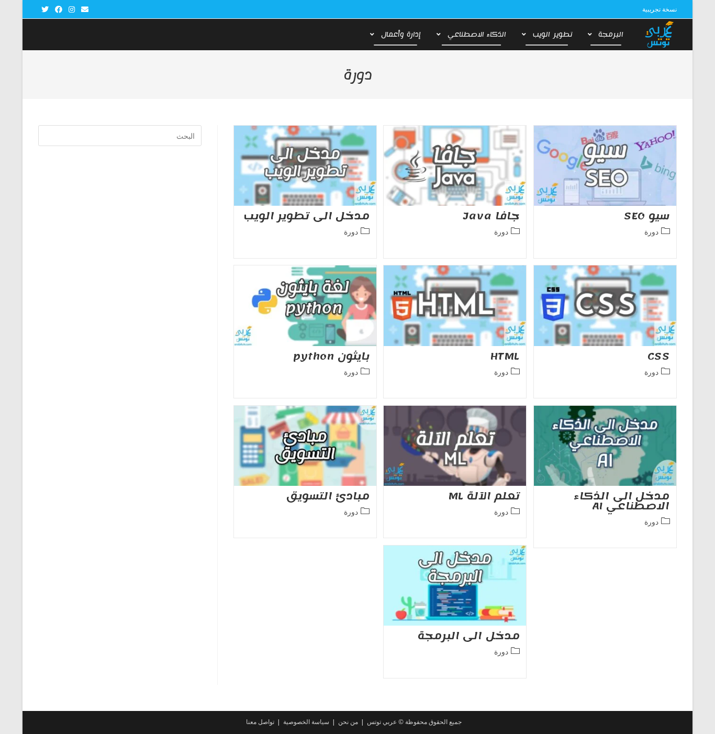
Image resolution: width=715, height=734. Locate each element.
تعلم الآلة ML (484, 496)
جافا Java (491, 216)
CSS (658, 356)
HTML (505, 356)
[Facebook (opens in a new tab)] (58, 9)
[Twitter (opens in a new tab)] (45, 9)
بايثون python (331, 356)
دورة (651, 232)
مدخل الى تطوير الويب (306, 216)
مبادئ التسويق (328, 496)
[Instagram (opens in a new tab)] (71, 9)
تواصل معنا (260, 721)
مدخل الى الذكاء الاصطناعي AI (621, 501)
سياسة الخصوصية (306, 721)
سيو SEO (646, 216)
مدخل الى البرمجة (469, 636)
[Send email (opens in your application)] (83, 9)
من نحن (348, 721)
